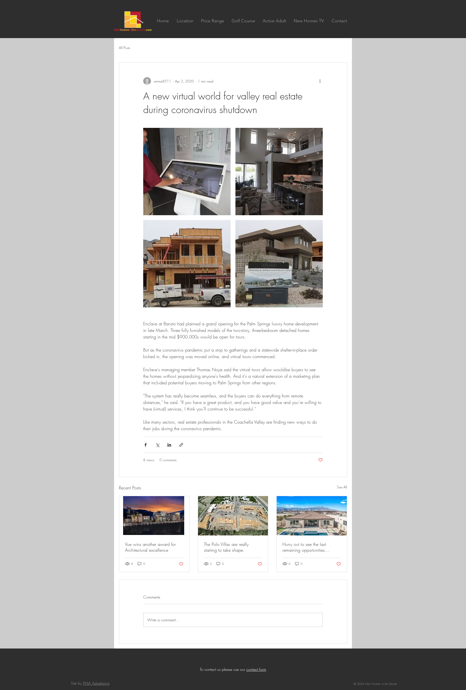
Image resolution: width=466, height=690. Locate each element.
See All (342, 487)
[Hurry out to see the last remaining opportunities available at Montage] (312, 515)
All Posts (124, 47)
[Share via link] (181, 445)
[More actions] (320, 81)
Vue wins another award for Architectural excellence (150, 547)
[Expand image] (187, 171)
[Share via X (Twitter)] (157, 445)
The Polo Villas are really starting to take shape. (226, 547)
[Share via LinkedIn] (169, 445)
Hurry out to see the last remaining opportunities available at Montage (304, 547)
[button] (185, 21)
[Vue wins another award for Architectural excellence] (154, 515)
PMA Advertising (96, 683)
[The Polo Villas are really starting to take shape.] (233, 515)
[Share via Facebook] (145, 445)
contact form (256, 669)
